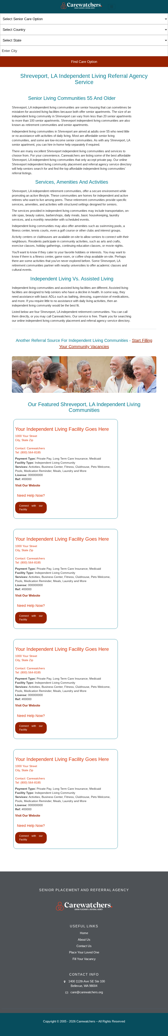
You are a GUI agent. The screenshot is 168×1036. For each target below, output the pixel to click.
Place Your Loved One (84, 952)
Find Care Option (84, 62)
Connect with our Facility (31, 507)
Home (84, 933)
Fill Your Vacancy (84, 959)
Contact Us (84, 946)
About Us (84, 939)
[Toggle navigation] (111, 6)
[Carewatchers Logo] (81, 7)
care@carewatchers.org (86, 992)
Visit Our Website (27, 485)
